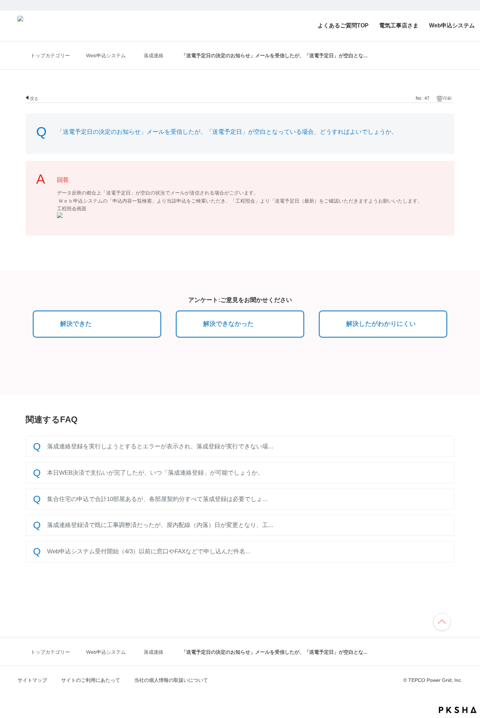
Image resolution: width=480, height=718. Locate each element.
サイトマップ (32, 680)
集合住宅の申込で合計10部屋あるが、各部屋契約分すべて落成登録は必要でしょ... (157, 498)
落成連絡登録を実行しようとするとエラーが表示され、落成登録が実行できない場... (160, 446)
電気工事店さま (399, 25)
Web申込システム (452, 25)
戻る (34, 98)
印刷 (447, 98)
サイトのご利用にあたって (90, 680)
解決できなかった (228, 323)
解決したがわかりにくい (381, 323)
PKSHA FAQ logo (457, 709)
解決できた (76, 323)
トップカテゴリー (50, 55)
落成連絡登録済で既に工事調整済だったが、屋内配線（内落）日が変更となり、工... (160, 524)
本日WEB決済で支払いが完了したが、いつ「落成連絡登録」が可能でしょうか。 (155, 472)
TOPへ (445, 620)
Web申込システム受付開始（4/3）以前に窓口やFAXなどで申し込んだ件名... (149, 551)
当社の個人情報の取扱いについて (171, 680)
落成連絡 (153, 55)
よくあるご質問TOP (343, 25)
